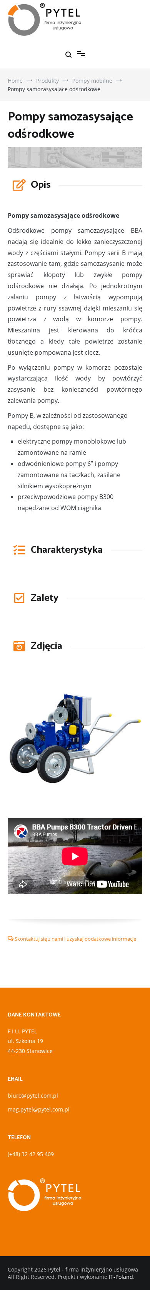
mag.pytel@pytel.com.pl (39, 1109)
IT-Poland (121, 1276)
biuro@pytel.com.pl (33, 1095)
